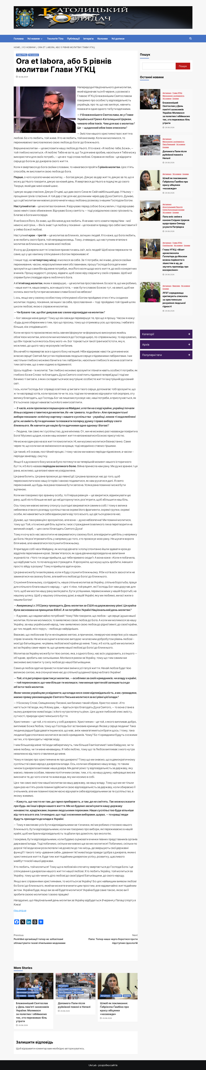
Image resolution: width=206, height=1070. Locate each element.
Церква (31, 996)
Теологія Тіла (55, 38)
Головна (19, 38)
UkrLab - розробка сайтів (103, 1065)
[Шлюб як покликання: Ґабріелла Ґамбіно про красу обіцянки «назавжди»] (118, 986)
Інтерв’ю (88, 38)
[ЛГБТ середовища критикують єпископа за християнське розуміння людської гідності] (150, 292)
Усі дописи (117, 38)
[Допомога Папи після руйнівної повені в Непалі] (150, 145)
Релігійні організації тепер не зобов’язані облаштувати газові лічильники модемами (39, 939)
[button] (166, 334)
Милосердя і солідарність (28, 992)
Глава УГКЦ (22, 55)
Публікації (73, 38)
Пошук (145, 54)
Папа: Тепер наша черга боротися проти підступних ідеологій (113, 939)
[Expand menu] (41, 39)
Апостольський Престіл (173, 207)
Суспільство (168, 246)
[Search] (190, 38)
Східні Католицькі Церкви (173, 210)
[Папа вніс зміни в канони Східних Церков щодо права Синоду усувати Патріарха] (150, 210)
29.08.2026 (23, 1025)
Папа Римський (65, 992)
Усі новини (33, 38)
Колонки (102, 38)
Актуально (21, 989)
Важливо (176, 286)
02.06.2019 (23, 77)
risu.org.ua (20, 910)
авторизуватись (74, 1048)
